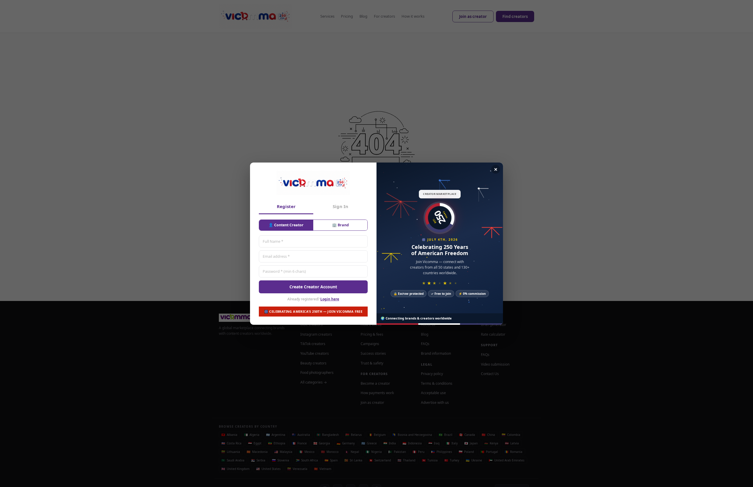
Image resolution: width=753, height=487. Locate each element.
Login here (329, 299)
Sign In (340, 206)
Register (286, 206)
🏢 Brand (340, 224)
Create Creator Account (313, 286)
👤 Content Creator (286, 224)
